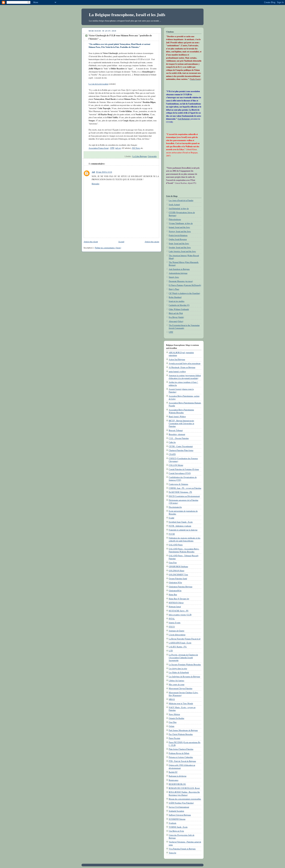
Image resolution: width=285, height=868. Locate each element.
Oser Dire (172, 722)
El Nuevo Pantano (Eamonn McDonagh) (185, 285)
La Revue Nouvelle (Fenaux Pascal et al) (185, 638)
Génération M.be (175, 582)
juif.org (118, 148)
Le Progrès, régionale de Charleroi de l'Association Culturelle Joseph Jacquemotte (183, 657)
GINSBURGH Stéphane (178, 566)
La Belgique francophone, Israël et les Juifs (127, 15)
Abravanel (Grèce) (176, 321)
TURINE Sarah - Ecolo (178, 827)
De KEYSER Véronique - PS (180, 492)
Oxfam (171, 726)
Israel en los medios (176, 301)
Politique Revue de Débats (179, 753)
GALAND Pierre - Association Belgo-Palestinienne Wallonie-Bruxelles (184, 550)
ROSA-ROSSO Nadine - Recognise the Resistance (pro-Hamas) (184, 793)
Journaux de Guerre (176, 630)
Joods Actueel (174, 204)
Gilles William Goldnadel (179, 309)
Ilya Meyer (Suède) (176, 317)
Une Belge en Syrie (176, 831)
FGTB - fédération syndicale (180, 525)
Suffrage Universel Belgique (180, 815)
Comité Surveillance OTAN (180, 473)
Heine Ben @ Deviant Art (179, 598)
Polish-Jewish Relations (178, 235)
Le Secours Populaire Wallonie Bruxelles (185, 664)
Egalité (171, 517)
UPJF (112, 148)
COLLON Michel (176, 465)
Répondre (95, 183)
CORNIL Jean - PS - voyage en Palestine (185, 488)
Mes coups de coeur (176, 684)
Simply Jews (174, 277)
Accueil (121, 241)
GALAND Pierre (176, 544)
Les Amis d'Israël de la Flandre (181, 200)
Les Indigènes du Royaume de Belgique (184, 676)
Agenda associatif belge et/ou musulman (184, 363)
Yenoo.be (172, 852)
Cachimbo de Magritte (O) (179, 305)
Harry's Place (174, 289)
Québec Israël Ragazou (178, 239)
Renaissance (173, 780)
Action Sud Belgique (177, 359)
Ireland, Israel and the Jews (179, 227)
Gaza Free (173, 562)
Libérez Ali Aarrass (176, 680)
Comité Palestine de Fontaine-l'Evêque (184, 469)
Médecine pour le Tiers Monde (181, 703)
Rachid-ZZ (173, 772)
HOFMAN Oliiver (176, 602)
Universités (152, 156)
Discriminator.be (175, 507)
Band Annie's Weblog (177, 416)
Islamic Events (174, 622)
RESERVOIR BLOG (177, 784)
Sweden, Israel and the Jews (180, 247)
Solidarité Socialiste (176, 811)
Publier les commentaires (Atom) (108, 247)
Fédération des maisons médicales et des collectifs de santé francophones (184, 539)
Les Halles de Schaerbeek (179, 672)
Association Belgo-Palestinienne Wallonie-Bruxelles (181, 411)
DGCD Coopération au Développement (184, 496)
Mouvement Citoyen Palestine (180, 688)
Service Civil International (179, 807)
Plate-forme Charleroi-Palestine (181, 749)
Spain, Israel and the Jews (179, 243)
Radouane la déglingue (177, 776)
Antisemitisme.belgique (178, 273)
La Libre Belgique (139, 156)
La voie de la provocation (98, 83)
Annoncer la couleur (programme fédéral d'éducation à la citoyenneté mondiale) (185, 376)
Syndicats (172, 823)
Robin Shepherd (175, 297)
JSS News (136, 148)
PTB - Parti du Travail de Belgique (182, 761)
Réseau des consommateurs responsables (185, 799)
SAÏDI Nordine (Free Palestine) (181, 803)
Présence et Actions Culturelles (181, 757)
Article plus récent (91, 241)
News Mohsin (174, 714)
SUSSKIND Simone (177, 819)
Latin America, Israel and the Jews (182, 251)
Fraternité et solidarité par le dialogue (183, 529)
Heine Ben (173, 594)
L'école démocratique (177, 634)
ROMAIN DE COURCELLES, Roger (184, 788)
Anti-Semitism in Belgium (179, 269)
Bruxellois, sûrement (177, 434)
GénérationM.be (175, 590)
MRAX (172, 699)
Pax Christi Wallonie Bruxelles (181, 734)
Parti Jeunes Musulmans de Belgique (183, 730)
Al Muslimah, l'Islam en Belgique (182, 367)
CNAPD (172, 454)
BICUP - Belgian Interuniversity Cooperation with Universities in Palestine (181, 423)
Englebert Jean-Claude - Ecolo (181, 522)
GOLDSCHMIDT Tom (178, 574)
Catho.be (172, 442)
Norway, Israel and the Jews (180, 231)
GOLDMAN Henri (176, 570)
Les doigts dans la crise (178, 668)
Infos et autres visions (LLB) (180, 614)
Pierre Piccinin (174, 738)
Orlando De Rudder (176, 718)
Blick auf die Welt (176, 313)
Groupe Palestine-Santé (178, 578)
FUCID (172, 534)
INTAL (172, 618)
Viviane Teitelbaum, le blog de (181, 223)
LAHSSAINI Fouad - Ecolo (180, 642)
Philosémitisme (175, 219)
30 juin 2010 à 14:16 (104, 172)
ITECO (172, 626)
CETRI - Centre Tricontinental (181, 446)
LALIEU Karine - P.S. (178, 646)
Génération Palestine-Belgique (180, 586)
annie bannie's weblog (177, 371)
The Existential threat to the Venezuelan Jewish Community (184, 326)
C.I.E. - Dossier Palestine (179, 438)
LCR (171, 650)
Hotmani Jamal (175, 606)
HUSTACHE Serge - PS (178, 610)
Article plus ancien (152, 241)
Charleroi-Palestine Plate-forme (181, 450)
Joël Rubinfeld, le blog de (179, 208)
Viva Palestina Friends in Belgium (182, 848)
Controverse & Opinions (178, 484)
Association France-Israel (99, 148)
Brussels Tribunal (176, 430)
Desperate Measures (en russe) (181, 281)
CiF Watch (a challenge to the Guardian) (184, 293)
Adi (93, 171)
